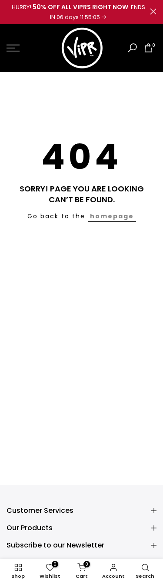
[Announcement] (78, 12)
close (153, 11)
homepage (112, 216)
